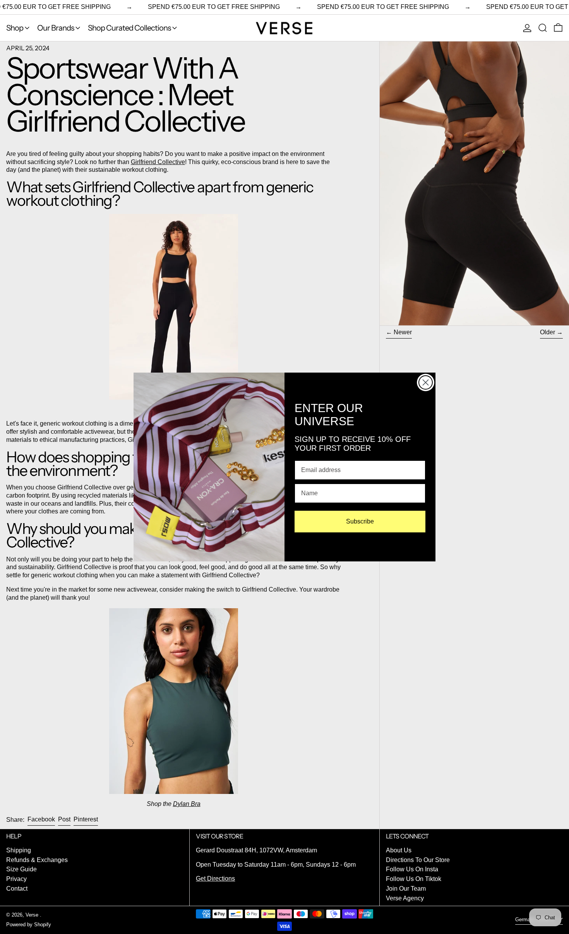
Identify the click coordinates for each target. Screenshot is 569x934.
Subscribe (360, 521)
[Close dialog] (425, 382)
